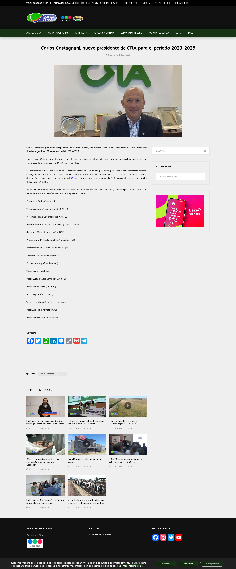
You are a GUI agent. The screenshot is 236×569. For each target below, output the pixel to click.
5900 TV (146, 3)
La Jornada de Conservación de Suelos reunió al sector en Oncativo (45, 502)
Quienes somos (162, 3)
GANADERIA (81, 32)
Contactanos (181, 3)
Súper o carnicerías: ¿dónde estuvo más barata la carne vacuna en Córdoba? (43, 462)
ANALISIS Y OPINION (104, 32)
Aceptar (166, 563)
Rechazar (188, 563)
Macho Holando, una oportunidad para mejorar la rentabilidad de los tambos (86, 502)
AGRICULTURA (33, 32)
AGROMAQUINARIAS (58, 32)
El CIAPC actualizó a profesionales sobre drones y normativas (125, 461)
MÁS (190, 32)
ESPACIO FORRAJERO (131, 32)
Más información (132, 565)
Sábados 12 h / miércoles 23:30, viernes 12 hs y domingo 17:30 (72, 3)
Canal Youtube (130, 3)
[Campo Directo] (55, 17)
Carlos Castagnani (47, 374)
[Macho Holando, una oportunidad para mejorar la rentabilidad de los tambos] (87, 485)
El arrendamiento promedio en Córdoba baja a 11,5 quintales (123, 422)
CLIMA (178, 32)
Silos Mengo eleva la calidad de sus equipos (85, 461)
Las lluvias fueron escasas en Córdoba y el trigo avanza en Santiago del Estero (45, 422)
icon (45, 405)
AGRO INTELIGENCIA (159, 32)
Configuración (212, 563)
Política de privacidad (101, 534)
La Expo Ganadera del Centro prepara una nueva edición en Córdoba (86, 422)
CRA (63, 374)
